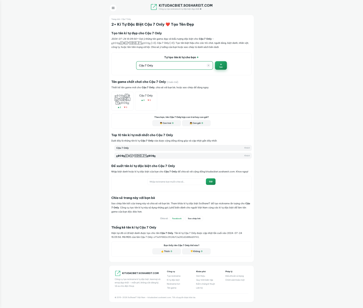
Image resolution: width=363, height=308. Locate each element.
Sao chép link (194, 218)
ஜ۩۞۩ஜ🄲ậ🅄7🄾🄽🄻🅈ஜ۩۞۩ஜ (122, 99)
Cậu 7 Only (146, 95)
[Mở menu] (113, 8)
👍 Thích (166, 251)
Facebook (177, 218)
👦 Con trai (167, 123)
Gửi (210, 181)
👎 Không (196, 251)
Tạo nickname (174, 276)
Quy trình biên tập (204, 280)
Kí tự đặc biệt (173, 280)
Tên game (171, 288)
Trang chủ (115, 19)
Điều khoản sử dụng (234, 276)
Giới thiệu (200, 276)
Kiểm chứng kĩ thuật (205, 284)
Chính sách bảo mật (235, 280)
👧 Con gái (196, 123)
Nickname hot (173, 284)
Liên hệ (199, 288)
